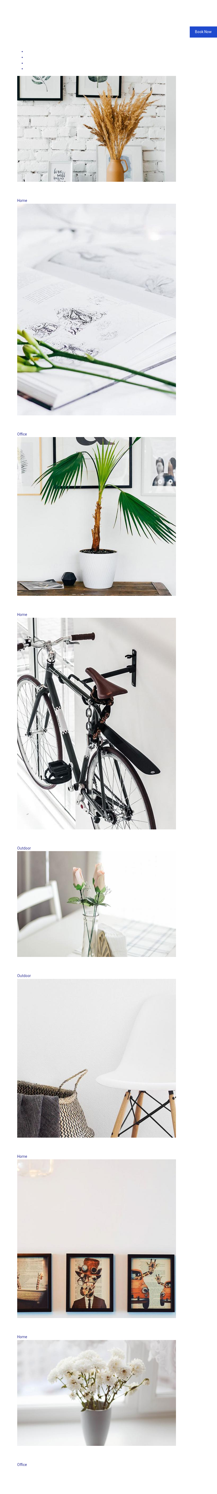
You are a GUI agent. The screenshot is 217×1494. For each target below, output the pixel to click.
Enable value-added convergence (70, 425)
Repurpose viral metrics (55, 1327)
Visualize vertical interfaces (61, 605)
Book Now (203, 32)
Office (30, 63)
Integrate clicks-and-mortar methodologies (87, 839)
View (32, 184)
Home (31, 57)
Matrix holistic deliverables (60, 1455)
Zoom (22, 184)
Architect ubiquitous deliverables (70, 1147)
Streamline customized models (67, 966)
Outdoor (32, 68)
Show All (33, 51)
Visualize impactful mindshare (66, 191)
